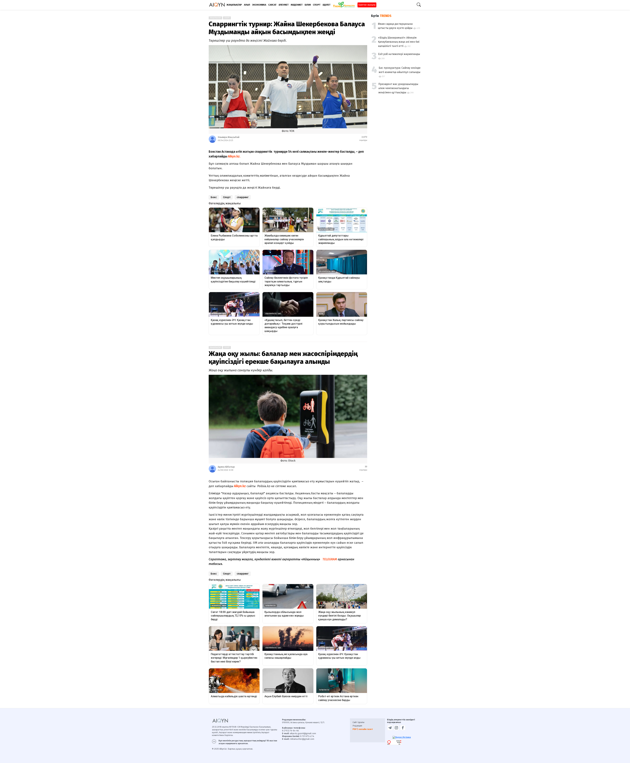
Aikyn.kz (239, 486)
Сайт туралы (358, 722)
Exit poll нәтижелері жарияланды (399, 54)
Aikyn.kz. (234, 156)
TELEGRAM (330, 559)
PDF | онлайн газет (363, 729)
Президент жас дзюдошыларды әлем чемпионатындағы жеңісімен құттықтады (398, 88)
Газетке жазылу (367, 4)
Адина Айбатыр (226, 466)
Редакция (357, 725)
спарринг (243, 197)
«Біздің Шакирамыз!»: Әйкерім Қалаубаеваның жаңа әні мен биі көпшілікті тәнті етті (398, 42)
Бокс (214, 197)
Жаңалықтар (215, 18)
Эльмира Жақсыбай (228, 137)
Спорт (227, 18)
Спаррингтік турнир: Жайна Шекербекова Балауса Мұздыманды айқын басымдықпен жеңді (287, 28)
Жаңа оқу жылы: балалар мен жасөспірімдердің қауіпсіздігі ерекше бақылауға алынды (283, 358)
